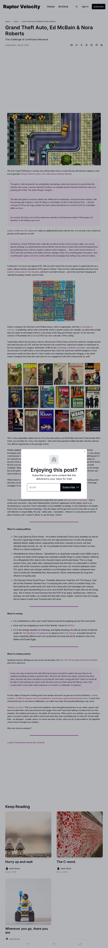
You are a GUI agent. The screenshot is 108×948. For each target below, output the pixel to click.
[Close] (85, 451)
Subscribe (68, 487)
